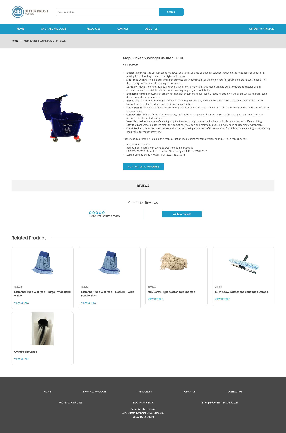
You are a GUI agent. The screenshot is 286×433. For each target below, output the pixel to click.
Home (15, 40)
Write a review (182, 214)
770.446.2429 (266, 28)
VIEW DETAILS (21, 302)
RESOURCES (145, 391)
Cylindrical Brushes (25, 351)
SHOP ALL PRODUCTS (53, 28)
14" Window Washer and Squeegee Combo (241, 292)
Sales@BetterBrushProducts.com (220, 402)
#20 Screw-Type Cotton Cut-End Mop (171, 292)
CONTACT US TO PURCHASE (143, 166)
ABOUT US (189, 391)
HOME (47, 391)
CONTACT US (235, 391)
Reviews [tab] (143, 186)
